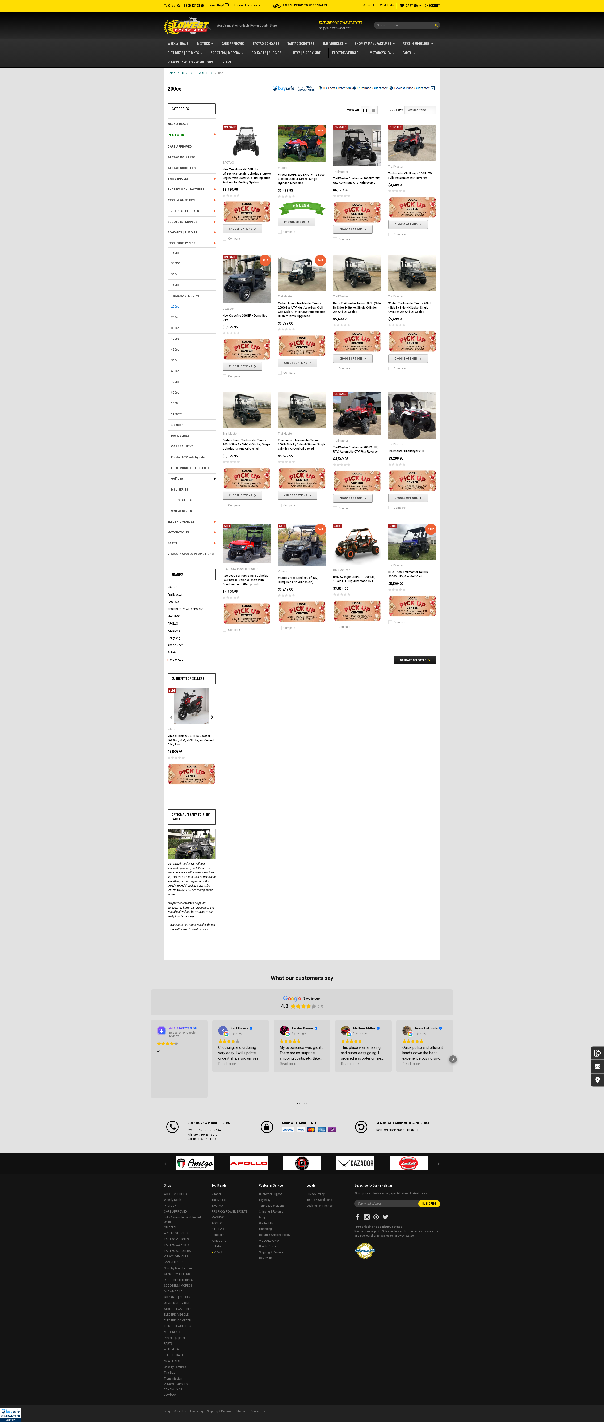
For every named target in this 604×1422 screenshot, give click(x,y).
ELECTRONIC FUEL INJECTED (191, 468)
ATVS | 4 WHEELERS (416, 44)
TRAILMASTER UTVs (185, 295)
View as (353, 110)
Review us (266, 1258)
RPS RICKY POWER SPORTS (185, 609)
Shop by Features (175, 1367)
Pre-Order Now (294, 222)
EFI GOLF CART (173, 1355)
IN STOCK (203, 44)
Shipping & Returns (271, 1211)
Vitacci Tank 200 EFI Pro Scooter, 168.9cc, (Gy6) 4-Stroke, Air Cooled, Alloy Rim (191, 740)
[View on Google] (223, 1030)
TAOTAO (173, 602)
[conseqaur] (408, 1163)
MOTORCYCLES (380, 53)
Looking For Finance (247, 5)
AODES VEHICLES (175, 1194)
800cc (175, 392)
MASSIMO (174, 616)
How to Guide (267, 1246)
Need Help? (217, 5)
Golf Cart (177, 478)
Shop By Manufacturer (373, 44)
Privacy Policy (316, 1194)
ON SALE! (170, 1227)
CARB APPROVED (233, 44)
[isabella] (248, 1163)
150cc (175, 252)
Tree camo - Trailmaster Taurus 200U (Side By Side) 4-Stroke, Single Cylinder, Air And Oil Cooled (301, 444)
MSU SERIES (179, 489)
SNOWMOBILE (173, 1291)
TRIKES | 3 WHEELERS (178, 1326)
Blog (262, 1217)
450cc (175, 349)
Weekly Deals (178, 44)
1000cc (176, 403)
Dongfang (174, 638)
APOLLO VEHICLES (176, 1233)
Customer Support (270, 1194)
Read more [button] (227, 1064)
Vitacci (172, 587)
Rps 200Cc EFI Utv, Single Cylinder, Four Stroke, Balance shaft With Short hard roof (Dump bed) (245, 580)
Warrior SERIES (181, 511)
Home (171, 73)
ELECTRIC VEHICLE (345, 53)
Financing (265, 1229)
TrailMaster (175, 594)
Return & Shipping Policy (274, 1234)
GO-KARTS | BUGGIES (266, 53)
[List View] (373, 110)
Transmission (173, 1378)
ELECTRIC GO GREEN (177, 1320)
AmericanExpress (322, 1129)
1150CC (176, 414)
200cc (219, 73)
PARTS (407, 53)
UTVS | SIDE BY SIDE (307, 53)
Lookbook (170, 1394)
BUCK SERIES (180, 435)
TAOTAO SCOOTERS (300, 44)
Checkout (432, 6)
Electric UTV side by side (188, 457)
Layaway (264, 1200)
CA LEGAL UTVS (182, 446)
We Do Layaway (269, 1240)
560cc (175, 274)
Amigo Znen (176, 645)
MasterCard (311, 1129)
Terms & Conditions (272, 1205)
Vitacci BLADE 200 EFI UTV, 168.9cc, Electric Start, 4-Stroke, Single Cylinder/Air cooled (301, 179)
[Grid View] (365, 110)
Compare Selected (413, 660)
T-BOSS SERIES (181, 500)
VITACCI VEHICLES (176, 1256)
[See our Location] (597, 1080)
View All (176, 659)
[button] (10, 1415)
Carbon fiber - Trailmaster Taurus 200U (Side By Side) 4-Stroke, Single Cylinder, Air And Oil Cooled (246, 444)
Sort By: (396, 110)
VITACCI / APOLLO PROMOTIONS (190, 62)
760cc (175, 285)
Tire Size (169, 1372)
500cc (175, 360)
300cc (175, 328)
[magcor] (302, 1163)
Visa (301, 1129)
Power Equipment (175, 1338)
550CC (175, 263)
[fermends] (355, 1163)
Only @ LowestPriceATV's (340, 25)
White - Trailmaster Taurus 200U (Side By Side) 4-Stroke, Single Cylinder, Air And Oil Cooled (409, 307)
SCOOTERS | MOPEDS (225, 53)
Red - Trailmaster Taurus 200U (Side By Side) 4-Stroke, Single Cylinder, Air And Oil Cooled (357, 307)
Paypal (288, 1129)
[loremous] (195, 1163)
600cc (175, 371)
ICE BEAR (174, 630)
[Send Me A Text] (597, 1053)
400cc (175, 338)
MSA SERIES (172, 1361)
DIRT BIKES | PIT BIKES (183, 53)
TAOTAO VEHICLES (176, 1239)
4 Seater (177, 425)
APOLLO (173, 623)
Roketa (172, 652)
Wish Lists (387, 5)
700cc (175, 382)
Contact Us (266, 1223)
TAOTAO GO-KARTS (266, 44)
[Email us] (597, 1066)
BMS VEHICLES (332, 44)
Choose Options (240, 228)
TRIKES (226, 62)
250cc (175, 317)
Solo (332, 1129)
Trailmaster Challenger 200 (406, 451)
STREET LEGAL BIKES (177, 1309)
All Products (172, 1349)
